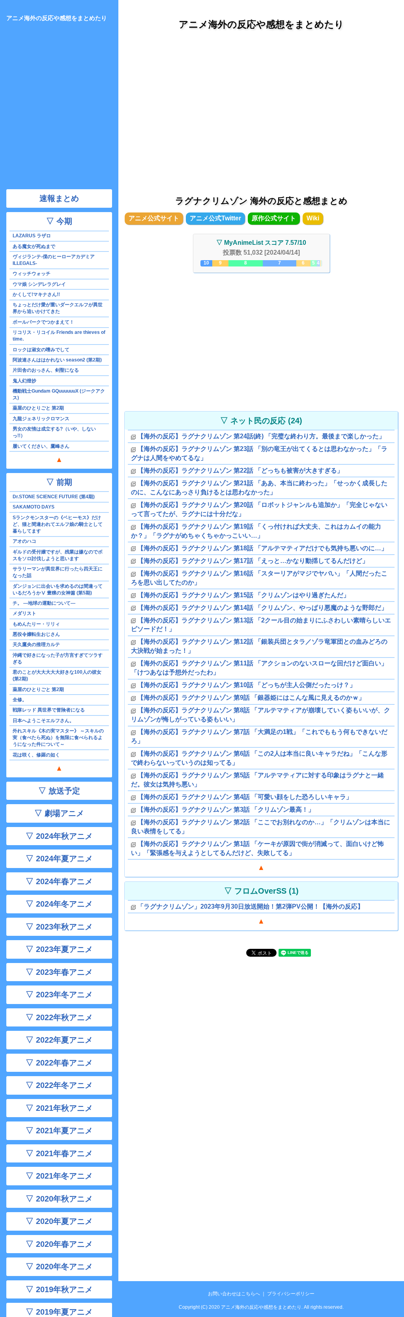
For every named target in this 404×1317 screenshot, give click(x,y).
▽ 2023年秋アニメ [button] (59, 926)
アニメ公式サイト (154, 218)
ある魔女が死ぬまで (34, 246)
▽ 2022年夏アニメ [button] (59, 1040)
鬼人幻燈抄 (24, 381)
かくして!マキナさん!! (36, 294)
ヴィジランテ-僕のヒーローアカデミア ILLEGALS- (54, 260)
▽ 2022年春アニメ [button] (59, 1062)
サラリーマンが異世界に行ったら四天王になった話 (58, 572)
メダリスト (24, 613)
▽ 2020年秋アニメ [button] (59, 1198)
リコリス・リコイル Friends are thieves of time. (59, 336)
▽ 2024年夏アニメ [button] (59, 858)
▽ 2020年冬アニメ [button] (59, 1266)
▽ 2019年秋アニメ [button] (59, 1289)
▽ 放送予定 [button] (59, 790)
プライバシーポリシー (290, 1294)
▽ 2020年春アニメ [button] (59, 1244)
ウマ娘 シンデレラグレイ (39, 284)
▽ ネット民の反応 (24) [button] (261, 420)
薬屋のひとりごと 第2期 (38, 408)
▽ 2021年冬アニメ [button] (59, 1176)
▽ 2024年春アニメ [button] (59, 881)
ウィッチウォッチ (31, 273)
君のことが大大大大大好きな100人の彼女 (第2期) (57, 675)
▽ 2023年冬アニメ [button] (59, 994)
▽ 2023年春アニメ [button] (59, 972)
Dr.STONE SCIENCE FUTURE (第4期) (54, 496)
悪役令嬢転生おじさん (36, 634)
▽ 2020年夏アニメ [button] (59, 1221)
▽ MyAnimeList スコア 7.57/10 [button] (261, 242)
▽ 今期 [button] (59, 221)
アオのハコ (24, 541)
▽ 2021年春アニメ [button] (59, 1153)
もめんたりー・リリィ (36, 624)
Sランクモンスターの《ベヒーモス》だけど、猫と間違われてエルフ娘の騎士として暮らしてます (58, 524)
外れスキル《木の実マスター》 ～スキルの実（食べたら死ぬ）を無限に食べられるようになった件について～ (58, 737)
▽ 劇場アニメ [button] (59, 813)
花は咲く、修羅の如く (36, 755)
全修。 (20, 699)
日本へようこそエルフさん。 (43, 720)
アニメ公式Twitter (215, 218)
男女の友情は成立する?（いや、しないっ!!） (54, 432)
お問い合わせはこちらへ (234, 1294)
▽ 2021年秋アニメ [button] (59, 1108)
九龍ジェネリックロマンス (41, 418)
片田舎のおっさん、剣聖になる (46, 370)
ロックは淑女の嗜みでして (41, 349)
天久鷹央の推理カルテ (36, 644)
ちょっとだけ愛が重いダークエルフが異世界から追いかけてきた (58, 308)
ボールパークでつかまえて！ (43, 322)
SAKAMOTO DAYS (33, 507)
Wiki (313, 218)
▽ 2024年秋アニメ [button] (59, 836)
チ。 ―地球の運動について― (44, 603)
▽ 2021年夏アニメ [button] (59, 1130)
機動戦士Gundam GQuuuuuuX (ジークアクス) (59, 394)
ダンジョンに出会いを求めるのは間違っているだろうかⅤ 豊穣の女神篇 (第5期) (58, 589)
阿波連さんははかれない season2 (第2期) (57, 360)
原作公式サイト (274, 218)
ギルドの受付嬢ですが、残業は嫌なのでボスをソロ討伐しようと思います (58, 555)
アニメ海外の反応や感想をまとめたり (261, 24)
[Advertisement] (261, 110)
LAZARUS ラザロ (32, 235)
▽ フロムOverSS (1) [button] (261, 891)
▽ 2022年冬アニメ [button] (59, 1085)
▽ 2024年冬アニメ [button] (59, 904)
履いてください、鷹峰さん (41, 446)
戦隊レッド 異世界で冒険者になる (49, 710)
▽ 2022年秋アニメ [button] (59, 1017)
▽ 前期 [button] (59, 482)
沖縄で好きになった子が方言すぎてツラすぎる (58, 658)
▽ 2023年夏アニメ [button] (59, 949)
